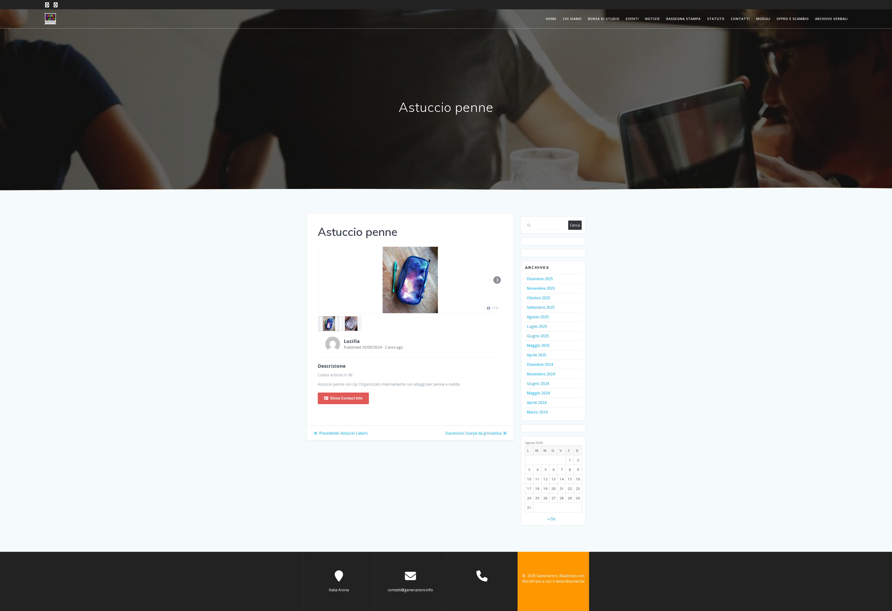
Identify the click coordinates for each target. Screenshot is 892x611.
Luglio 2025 (537, 326)
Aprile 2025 (536, 355)
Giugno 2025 (538, 335)
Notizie (652, 18)
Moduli (763, 18)
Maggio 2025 (538, 345)
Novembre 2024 (541, 374)
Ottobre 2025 (538, 297)
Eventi (632, 18)
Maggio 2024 (538, 393)
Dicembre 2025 (540, 278)
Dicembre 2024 (540, 364)
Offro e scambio (793, 18)
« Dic (552, 518)
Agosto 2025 (538, 316)
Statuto (716, 18)
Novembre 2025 (541, 288)
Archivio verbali (831, 18)
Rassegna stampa (683, 18)
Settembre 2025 (540, 307)
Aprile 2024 (536, 402)
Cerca (575, 225)
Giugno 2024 (538, 383)
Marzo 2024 (537, 412)
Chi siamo (572, 18)
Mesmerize (574, 581)
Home (551, 18)
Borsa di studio (604, 18)
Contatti (740, 18)
